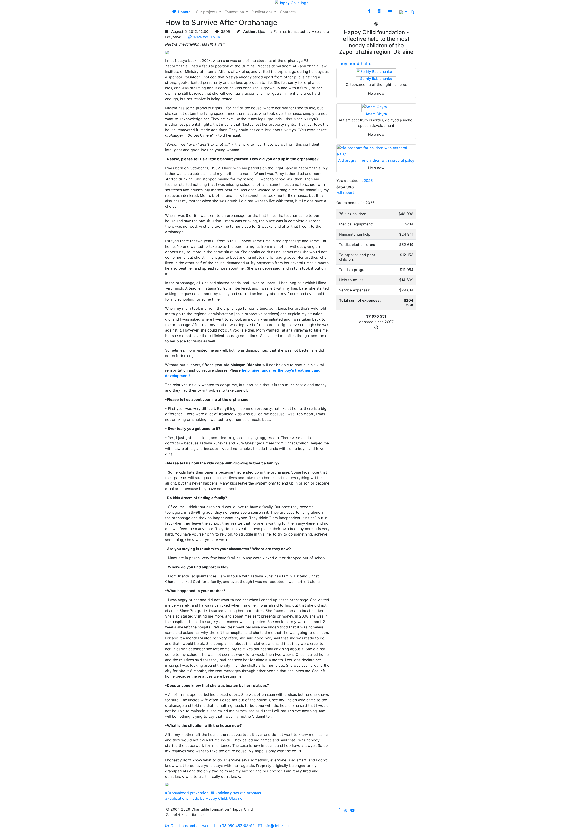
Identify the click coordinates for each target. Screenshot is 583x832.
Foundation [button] (235, 12)
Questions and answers (190, 825)
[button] (403, 11)
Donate (184, 12)
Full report (345, 192)
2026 (368, 180)
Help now (376, 93)
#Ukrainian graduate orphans (236, 793)
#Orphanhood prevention (186, 793)
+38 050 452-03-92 (236, 825)
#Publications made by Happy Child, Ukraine (203, 798)
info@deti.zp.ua (277, 825)
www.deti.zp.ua (206, 37)
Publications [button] (262, 12)
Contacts (288, 12)
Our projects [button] (207, 12)
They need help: (353, 63)
